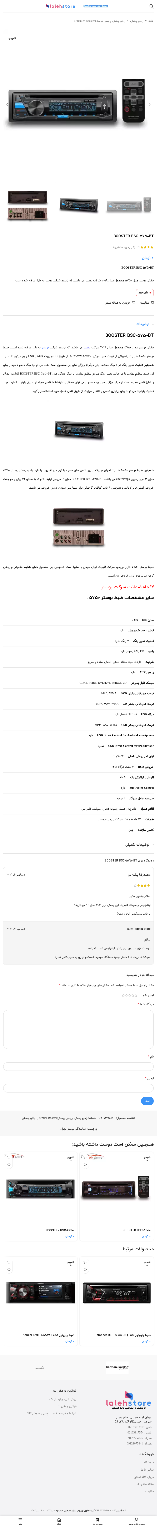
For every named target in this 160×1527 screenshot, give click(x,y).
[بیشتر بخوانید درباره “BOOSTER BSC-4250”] (85, 1157)
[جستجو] (152, 6)
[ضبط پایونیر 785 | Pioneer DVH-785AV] (40, 1294)
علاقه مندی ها (145, 1484)
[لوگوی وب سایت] (96, 6)
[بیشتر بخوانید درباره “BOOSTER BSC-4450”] (8, 1157)
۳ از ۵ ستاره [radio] (129, 995)
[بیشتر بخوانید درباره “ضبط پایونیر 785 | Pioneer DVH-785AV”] (8, 1262)
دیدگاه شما (146, 1004)
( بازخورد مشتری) (124, 247)
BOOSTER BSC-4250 (136, 1231)
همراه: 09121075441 (139, 1443)
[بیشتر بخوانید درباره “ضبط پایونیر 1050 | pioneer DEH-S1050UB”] (85, 1262)
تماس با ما (147, 1470)
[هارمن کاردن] (117, 1367)
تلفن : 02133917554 (140, 1432)
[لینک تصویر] (129, 1400)
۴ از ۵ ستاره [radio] (126, 995)
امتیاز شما (148, 995)
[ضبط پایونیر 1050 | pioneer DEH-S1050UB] (117, 1294)
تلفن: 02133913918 (140, 1427)
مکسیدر (39, 1367)
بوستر (86, 347)
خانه (151, 20)
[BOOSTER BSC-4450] (40, 1189)
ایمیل (149, 1078)
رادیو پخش (136, 20)
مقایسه (149, 1491)
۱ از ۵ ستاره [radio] (135, 995)
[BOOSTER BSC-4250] (117, 1189)
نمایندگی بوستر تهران (73, 1128)
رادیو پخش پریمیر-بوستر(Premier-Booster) (99, 20)
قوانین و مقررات (67, 1406)
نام (151, 1056)
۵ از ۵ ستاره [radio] (123, 995)
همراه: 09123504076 (139, 1438)
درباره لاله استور (144, 1477)
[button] (149, 105)
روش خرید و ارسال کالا (62, 1399)
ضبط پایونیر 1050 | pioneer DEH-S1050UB (123, 1335)
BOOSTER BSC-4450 (60, 1231)
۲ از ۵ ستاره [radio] (132, 995)
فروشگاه (149, 1463)
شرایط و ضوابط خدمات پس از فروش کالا (51, 1414)
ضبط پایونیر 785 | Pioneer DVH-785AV (48, 1335)
